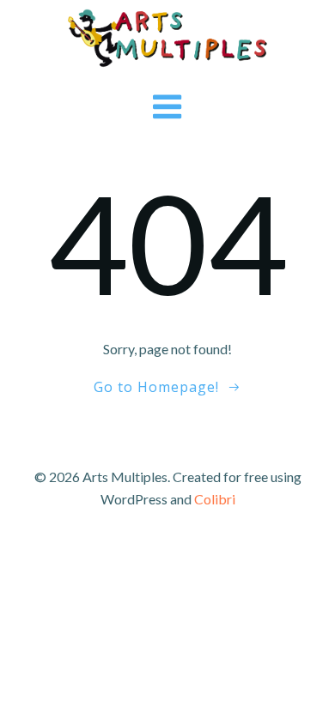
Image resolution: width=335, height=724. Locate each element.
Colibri (214, 499)
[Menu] (168, 108)
